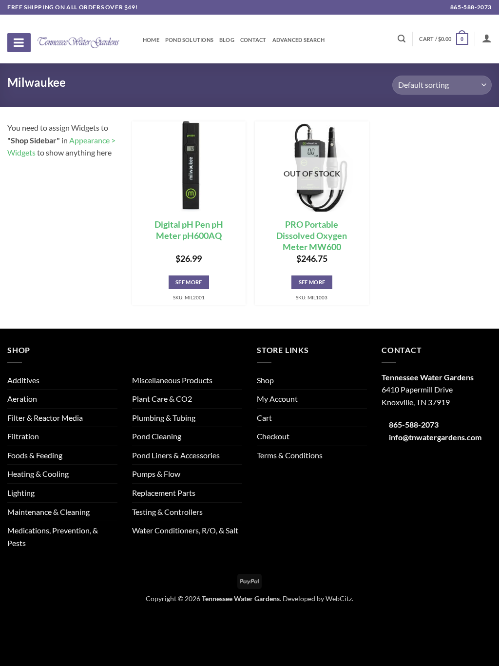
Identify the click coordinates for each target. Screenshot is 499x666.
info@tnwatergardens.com (435, 437)
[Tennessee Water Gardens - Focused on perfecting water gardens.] (78, 37)
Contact (253, 40)
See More (188, 282)
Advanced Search (298, 40)
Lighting (21, 492)
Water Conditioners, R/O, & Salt (185, 530)
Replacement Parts (163, 492)
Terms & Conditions (290, 455)
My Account (277, 398)
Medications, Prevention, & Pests (52, 537)
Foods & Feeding (34, 455)
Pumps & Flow (156, 473)
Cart (264, 417)
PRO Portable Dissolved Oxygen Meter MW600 (311, 235)
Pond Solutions (189, 40)
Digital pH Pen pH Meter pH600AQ (188, 230)
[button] (443, 38)
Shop (265, 380)
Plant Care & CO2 (162, 398)
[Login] (487, 38)
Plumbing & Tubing (163, 417)
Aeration (22, 398)
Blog (226, 40)
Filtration (23, 436)
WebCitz (339, 598)
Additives (23, 380)
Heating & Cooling (38, 473)
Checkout (273, 436)
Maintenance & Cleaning (48, 511)
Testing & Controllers (167, 511)
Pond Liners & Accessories (176, 455)
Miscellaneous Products (172, 380)
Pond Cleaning (156, 436)
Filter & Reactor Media (45, 417)
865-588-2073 (470, 7)
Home (151, 40)
